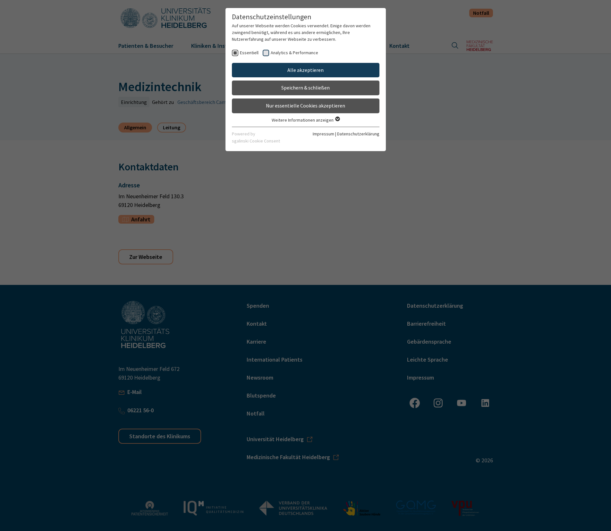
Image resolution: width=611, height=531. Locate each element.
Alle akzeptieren (305, 70)
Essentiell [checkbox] (249, 53)
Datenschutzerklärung (358, 134)
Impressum (323, 134)
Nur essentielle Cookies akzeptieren (305, 105)
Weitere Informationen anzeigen (303, 120)
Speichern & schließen (305, 87)
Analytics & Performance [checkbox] (294, 53)
